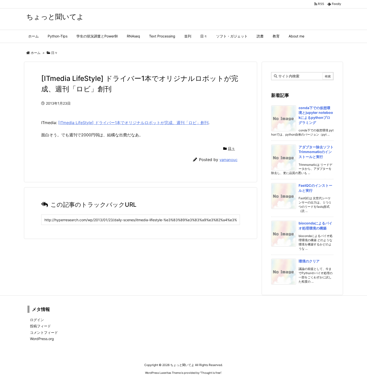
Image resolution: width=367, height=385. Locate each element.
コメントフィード (44, 332)
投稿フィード (40, 326)
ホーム (35, 53)
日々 (54, 53)
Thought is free (210, 373)
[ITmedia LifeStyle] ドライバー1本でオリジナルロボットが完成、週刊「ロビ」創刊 (133, 122)
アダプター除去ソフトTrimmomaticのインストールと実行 (316, 152)
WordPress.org (42, 339)
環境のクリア (309, 261)
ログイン (37, 320)
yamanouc (228, 159)
